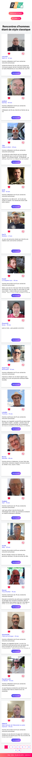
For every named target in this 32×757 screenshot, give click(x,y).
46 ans (14, 147)
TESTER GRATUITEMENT (16, 13)
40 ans (16, 280)
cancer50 (5, 56)
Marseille (4, 458)
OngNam (4, 501)
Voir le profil (16, 73)
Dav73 (4, 234)
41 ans (10, 236)
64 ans (10, 102)
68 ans (10, 458)
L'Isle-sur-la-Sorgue (7, 636)
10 (19, 750)
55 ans (12, 369)
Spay (3, 547)
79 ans (8, 503)
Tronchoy (4, 414)
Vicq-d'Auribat (6, 591)
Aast (3, 503)
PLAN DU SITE (19, 755)
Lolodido (4, 412)
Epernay (4, 102)
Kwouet (4, 590)
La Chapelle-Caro (7, 280)
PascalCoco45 (6, 679)
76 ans (14, 591)
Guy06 (4, 545)
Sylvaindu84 (5, 634)
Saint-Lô (4, 58)
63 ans (11, 680)
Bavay (4, 325)
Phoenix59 (5, 323)
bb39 (3, 190)
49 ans (9, 325)
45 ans (10, 726)
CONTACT (28, 755)
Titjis (3, 145)
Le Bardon (5, 680)
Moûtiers (4, 236)
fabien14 (4, 723)
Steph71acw (5, 368)
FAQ (9, 755)
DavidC (4, 279)
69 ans (8, 547)
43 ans (17, 636)
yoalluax (4, 101)
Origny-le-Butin (6, 147)
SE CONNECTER (16, 18)
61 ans (10, 58)
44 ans (8, 191)
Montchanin (5, 369)
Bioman (4, 457)
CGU (12, 755)
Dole (3, 191)
